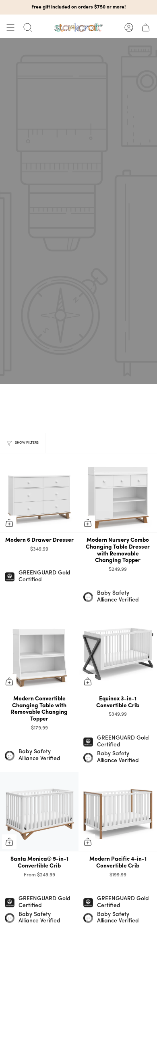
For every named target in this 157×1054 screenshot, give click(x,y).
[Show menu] (10, 27)
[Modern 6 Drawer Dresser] (39, 492)
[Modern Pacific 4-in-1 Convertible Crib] (117, 811)
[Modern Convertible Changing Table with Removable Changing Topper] (39, 651)
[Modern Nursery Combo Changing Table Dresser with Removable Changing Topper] (117, 492)
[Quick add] (9, 522)
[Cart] (145, 27)
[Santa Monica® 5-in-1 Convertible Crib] (39, 811)
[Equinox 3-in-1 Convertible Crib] (117, 651)
